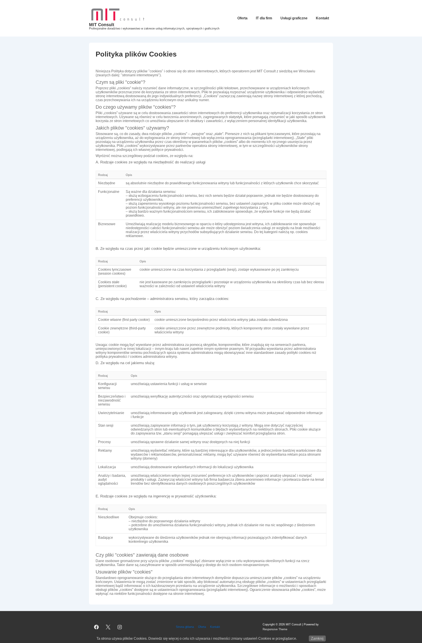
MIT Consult (101, 24)
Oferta (242, 18)
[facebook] (96, 627)
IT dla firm (264, 18)
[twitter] (108, 627)
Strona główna (185, 626)
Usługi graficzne (293, 18)
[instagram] (120, 627)
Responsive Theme (275, 629)
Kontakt (322, 18)
